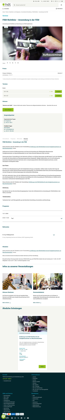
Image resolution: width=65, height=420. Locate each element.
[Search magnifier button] (14, 5)
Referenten (19, 138)
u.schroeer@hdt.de (9, 129)
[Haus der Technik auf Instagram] (53, 1)
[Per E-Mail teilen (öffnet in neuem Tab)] (18, 63)
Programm (13, 138)
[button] (61, 5)
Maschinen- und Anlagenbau (15, 11)
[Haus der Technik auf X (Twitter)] (57, 1)
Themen (7, 11)
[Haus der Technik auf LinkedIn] (55, 1)
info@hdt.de (8, 120)
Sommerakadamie (38, 292)
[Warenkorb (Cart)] (59, 8)
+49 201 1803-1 (8, 122)
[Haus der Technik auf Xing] (59, 1)
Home (4, 11)
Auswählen (58, 91)
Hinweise (26, 138)
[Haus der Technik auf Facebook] (51, 1)
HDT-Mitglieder (5, 75)
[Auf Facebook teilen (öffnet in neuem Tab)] (7, 63)
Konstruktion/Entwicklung (26, 11)
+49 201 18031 (7, 379)
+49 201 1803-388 (9, 131)
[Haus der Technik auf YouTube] (61, 1)
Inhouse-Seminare (8, 292)
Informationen (6, 138)
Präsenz (20, 316)
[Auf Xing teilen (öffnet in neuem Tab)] (15, 63)
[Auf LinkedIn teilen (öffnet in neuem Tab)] (12, 63)
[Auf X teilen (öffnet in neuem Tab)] (10, 63)
